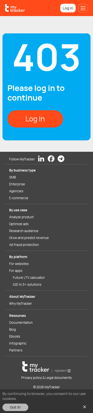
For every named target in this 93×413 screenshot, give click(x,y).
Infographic (18, 343)
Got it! (15, 407)
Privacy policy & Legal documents (46, 377)
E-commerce (18, 198)
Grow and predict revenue (29, 238)
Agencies (16, 191)
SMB (12, 177)
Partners (15, 350)
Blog (12, 329)
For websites (19, 263)
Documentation (21, 322)
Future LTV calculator (29, 277)
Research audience (23, 231)
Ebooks (14, 336)
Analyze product (21, 217)
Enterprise (17, 184)
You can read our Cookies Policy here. (49, 398)
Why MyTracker (20, 303)
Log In (35, 118)
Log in (68, 8)
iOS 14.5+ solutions (27, 284)
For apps (15, 270)
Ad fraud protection (24, 244)
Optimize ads (19, 224)
